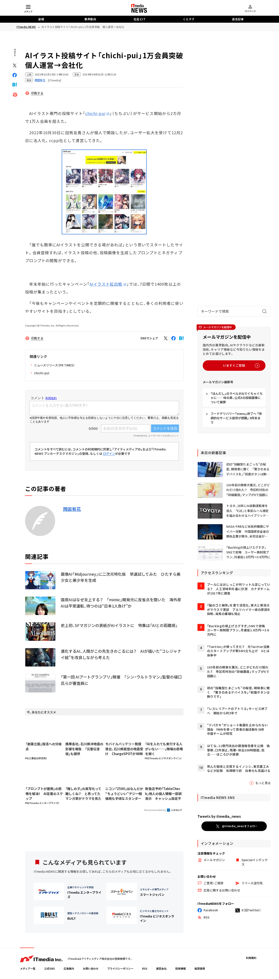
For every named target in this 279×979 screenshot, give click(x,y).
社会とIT (140, 19)
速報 (41, 19)
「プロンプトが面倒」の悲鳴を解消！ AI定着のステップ (44, 793)
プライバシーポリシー (120, 968)
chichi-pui (95, 113)
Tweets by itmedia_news (219, 816)
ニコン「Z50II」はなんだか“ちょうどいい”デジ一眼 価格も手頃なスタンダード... (124, 793)
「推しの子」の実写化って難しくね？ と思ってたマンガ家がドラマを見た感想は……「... (83, 793)
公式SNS (49, 968)
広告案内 (69, 968)
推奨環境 (199, 968)
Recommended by (155, 810)
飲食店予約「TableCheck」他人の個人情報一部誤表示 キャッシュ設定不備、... (163, 793)
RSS (144, 968)
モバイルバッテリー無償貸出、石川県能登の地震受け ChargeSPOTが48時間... (124, 749)
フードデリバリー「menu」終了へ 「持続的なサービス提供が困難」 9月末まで (236, 417)
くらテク (189, 19)
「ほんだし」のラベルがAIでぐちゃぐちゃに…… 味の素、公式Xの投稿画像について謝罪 (237, 397)
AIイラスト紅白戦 (106, 284)
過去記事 (238, 19)
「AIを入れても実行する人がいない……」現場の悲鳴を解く (164, 749)
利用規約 (251, 958)
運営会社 (161, 968)
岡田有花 (72, 509)
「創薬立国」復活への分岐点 (44, 746)
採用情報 (180, 968)
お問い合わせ (91, 968)
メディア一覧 (28, 968)
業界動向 (90, 19)
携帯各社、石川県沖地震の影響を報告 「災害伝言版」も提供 (84, 749)
